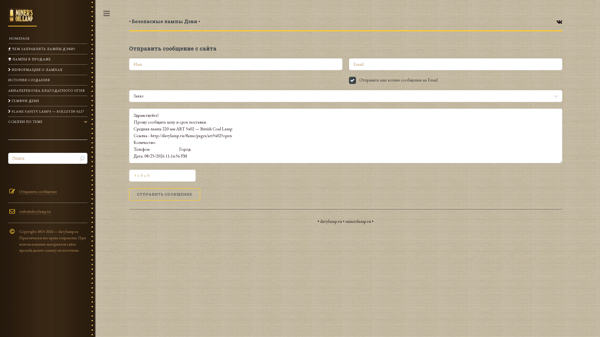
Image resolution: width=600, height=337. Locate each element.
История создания (29, 80)
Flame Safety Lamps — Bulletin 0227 (47, 111)
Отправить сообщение (38, 191)
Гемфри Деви (25, 101)
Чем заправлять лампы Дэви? (43, 49)
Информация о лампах (37, 69)
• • (164, 21)
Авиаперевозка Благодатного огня (46, 90)
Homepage (19, 38)
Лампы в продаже (31, 59)
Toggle (107, 14)
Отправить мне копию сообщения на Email (398, 80)
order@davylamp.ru (35, 211)
